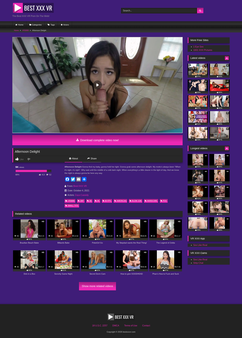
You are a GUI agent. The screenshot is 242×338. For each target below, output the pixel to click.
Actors (66, 25)
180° (82, 201)
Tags (53, 25)
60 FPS (108, 201)
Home (20, 25)
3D (90, 201)
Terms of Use (130, 325)
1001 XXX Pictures (202, 50)
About (75, 158)
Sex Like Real (200, 245)
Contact (146, 325)
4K (98, 201)
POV (165, 201)
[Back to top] (233, 329)
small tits (73, 206)
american (121, 201)
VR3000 (25, 30)
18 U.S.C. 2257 (99, 325)
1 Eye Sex (198, 47)
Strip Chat (198, 263)
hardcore (152, 201)
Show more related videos (97, 286)
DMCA (115, 325)
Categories (37, 25)
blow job (136, 201)
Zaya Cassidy (82, 195)
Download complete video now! (99, 140)
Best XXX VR (80, 186)
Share (93, 158)
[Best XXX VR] (33, 8)
